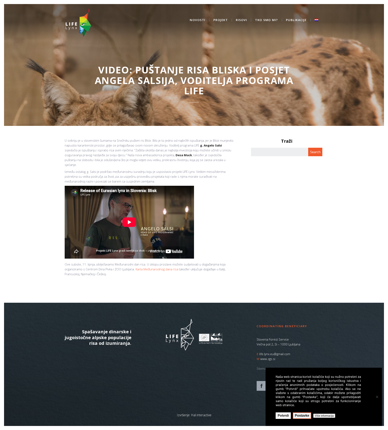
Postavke (302, 415)
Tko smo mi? (266, 20)
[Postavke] (377, 397)
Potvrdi (283, 415)
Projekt (220, 20)
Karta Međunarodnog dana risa (157, 269)
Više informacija (324, 415)
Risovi (241, 20)
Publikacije (296, 20)
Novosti (197, 20)
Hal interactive (201, 415)
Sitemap (262, 368)
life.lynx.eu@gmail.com (274, 354)
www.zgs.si (267, 359)
